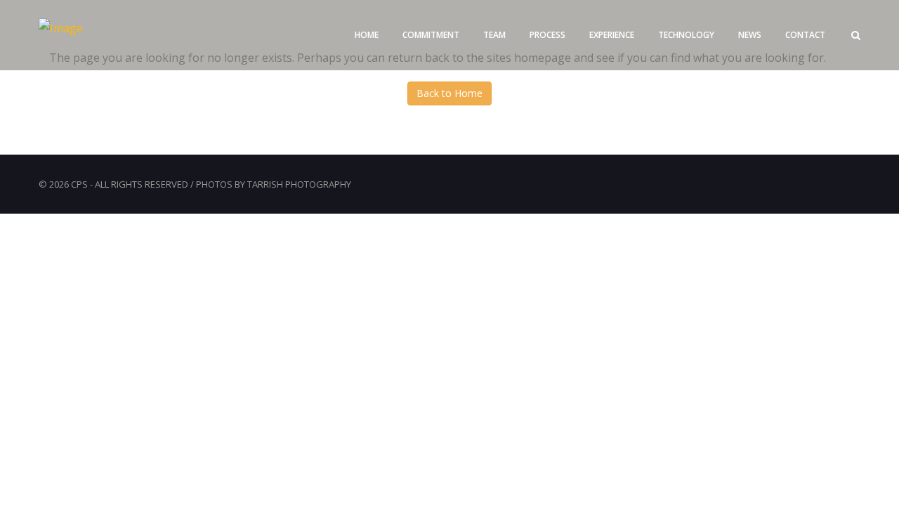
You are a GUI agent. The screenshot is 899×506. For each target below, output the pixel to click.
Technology (686, 35)
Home (367, 35)
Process (547, 35)
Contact (805, 35)
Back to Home (449, 93)
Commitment (430, 35)
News (749, 35)
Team (494, 35)
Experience (611, 35)
